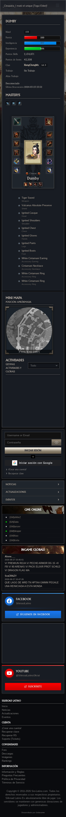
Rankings (7, 760)
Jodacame (40, 812)
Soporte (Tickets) (11, 739)
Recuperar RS (9, 735)
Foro (4, 750)
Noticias (11, 484)
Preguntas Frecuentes (13, 775)
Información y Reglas (13, 772)
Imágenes (7, 757)
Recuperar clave (16, 473)
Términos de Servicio (13, 782)
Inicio (5, 706)
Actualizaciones (16, 492)
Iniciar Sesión (33, 450)
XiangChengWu (35, 65)
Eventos (10, 499)
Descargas (7, 753)
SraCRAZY (11, 575)
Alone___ (10, 556)
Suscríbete (35, 686)
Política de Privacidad (13, 779)
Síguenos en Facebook (35, 614)
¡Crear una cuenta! (17, 469)
